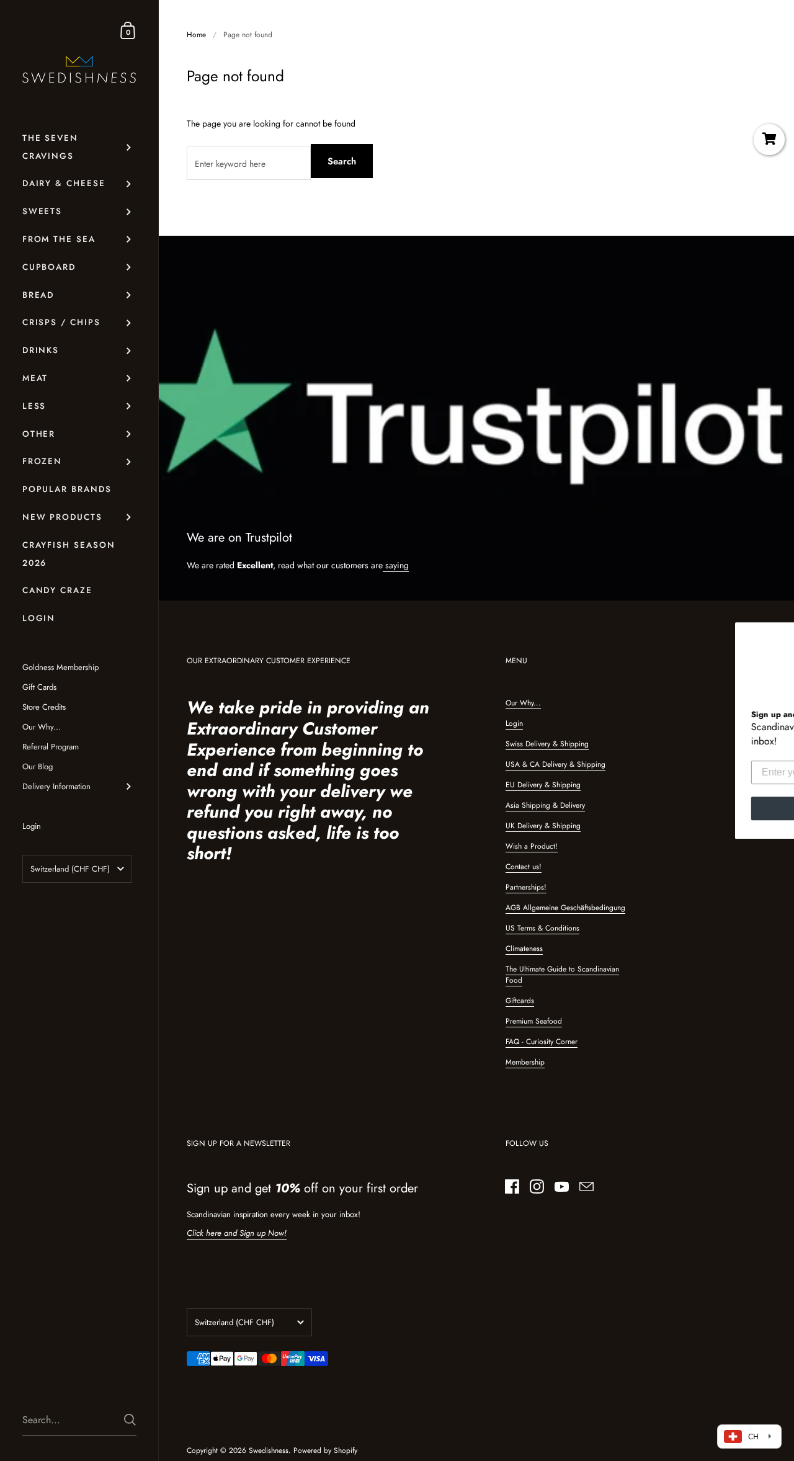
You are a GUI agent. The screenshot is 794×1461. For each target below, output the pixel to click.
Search (342, 161)
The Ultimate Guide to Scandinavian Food (562, 974)
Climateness (524, 948)
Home (196, 34)
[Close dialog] (783, 526)
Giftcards (520, 1000)
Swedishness (268, 1450)
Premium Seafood (534, 1021)
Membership (525, 1062)
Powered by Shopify (325, 1450)
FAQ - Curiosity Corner (542, 1041)
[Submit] (129, 1419)
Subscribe (431, 808)
